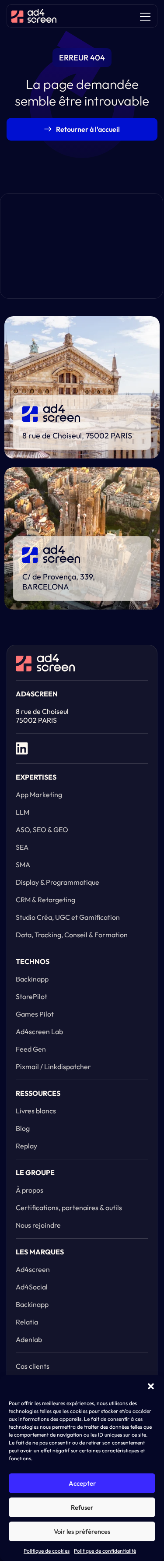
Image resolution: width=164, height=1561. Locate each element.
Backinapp (32, 979)
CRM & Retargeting (45, 899)
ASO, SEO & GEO (42, 829)
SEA (22, 847)
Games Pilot (35, 1014)
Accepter (82, 1483)
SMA (23, 864)
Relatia (27, 1321)
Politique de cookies (47, 1550)
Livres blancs (36, 1110)
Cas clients (32, 1366)
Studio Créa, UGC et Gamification (68, 917)
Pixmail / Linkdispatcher (53, 1066)
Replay (26, 1145)
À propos (29, 1190)
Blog (23, 1128)
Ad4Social (32, 1286)
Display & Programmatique (57, 882)
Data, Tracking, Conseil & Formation (72, 934)
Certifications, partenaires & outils (69, 1207)
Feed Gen (31, 1049)
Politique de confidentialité (105, 1550)
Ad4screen (33, 1269)
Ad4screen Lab (39, 1031)
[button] (151, 1386)
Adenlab (29, 1339)
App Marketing (39, 794)
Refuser (82, 1507)
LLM (22, 812)
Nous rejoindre (38, 1225)
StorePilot (31, 996)
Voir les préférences (82, 1531)
